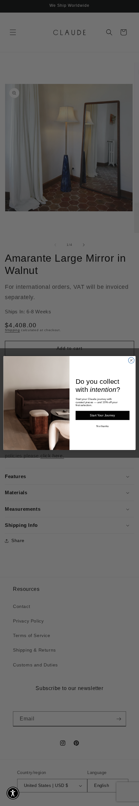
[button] (12, 793)
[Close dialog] (131, 360)
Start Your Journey (102, 415)
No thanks (102, 426)
